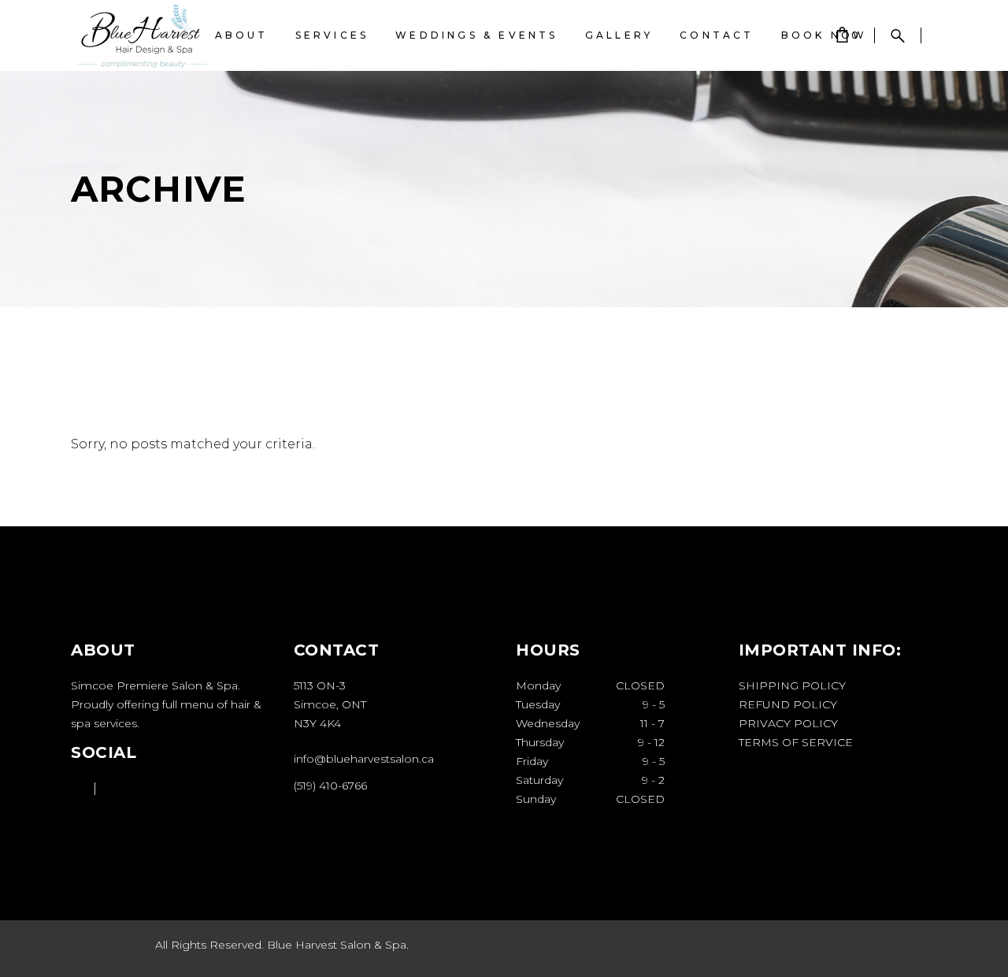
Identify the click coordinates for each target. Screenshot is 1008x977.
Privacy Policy (788, 723)
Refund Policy (788, 704)
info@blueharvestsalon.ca (364, 759)
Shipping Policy (792, 685)
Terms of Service (796, 742)
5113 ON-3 (320, 685)
